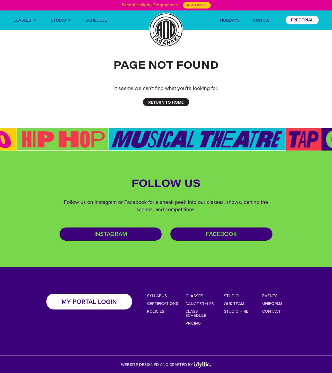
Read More (197, 5)
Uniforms (272, 303)
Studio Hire (236, 311)
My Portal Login (89, 301)
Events (270, 295)
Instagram (110, 234)
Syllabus (157, 295)
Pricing (193, 323)
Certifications (162, 303)
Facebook (221, 234)
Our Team (234, 303)
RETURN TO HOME (166, 102)
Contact (271, 311)
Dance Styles (199, 303)
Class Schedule (195, 313)
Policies (155, 311)
